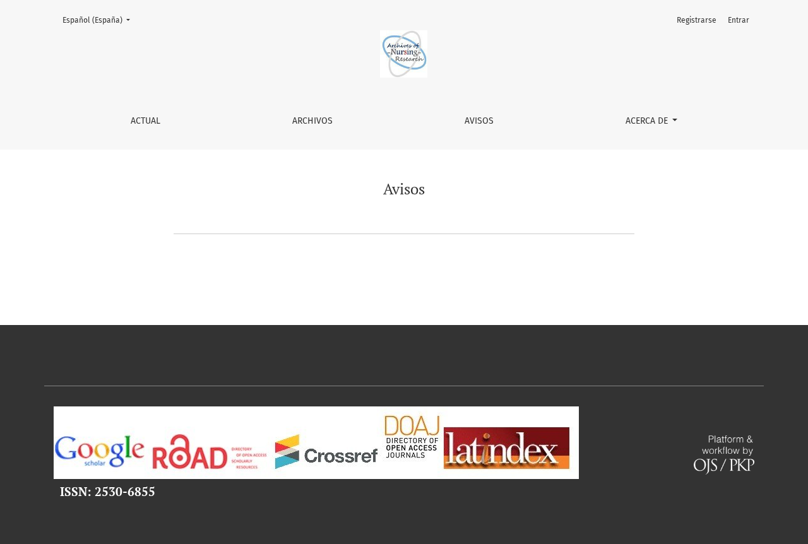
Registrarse (696, 20)
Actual (145, 120)
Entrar (738, 20)
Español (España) (100, 20)
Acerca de (648, 120)
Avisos (479, 120)
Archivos (312, 120)
